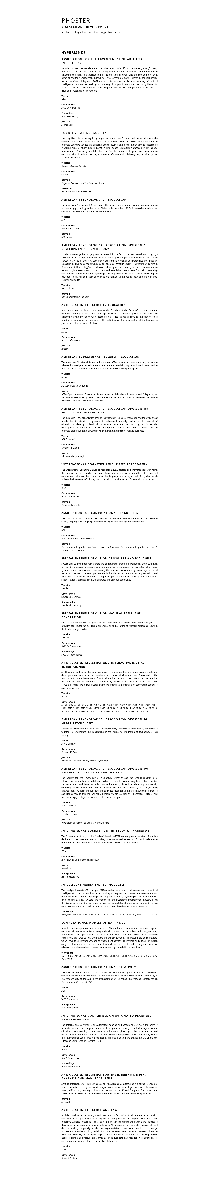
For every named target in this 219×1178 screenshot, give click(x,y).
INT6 (93, 914)
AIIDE (64, 696)
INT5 (87, 914)
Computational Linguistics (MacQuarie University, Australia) (90, 547)
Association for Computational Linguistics (99, 513)
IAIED (64, 331)
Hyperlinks (106, 32)
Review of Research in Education (87, 400)
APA (63, 220)
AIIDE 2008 (106, 705)
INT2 (69, 914)
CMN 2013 (103, 956)
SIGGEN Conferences (71, 646)
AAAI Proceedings (70, 116)
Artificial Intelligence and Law (89, 1110)
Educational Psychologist (73, 456)
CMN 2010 (79, 956)
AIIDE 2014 (86, 708)
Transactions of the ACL (72, 550)
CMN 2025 (151, 956)
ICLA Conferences (70, 496)
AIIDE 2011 (145, 705)
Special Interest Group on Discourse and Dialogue (106, 558)
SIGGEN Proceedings (71, 654)
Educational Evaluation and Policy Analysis (136, 394)
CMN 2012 (91, 956)
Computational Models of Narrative (93, 922)
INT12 (132, 914)
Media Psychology (99, 760)
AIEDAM (65, 1102)
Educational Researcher (73, 397)
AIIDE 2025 (129, 711)
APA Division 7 (68, 288)
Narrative (66, 868)
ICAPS (64, 1049)
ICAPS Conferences (70, 1058)
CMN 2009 (66, 956)
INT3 (75, 914)
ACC (63, 990)
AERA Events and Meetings (74, 385)
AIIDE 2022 (92, 711)
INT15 (154, 914)
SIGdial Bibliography (71, 605)
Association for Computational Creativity (98, 967)
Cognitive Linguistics (71, 505)
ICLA (63, 487)
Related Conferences (71, 1158)
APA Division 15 (69, 439)
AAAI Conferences (70, 107)
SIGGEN (65, 637)
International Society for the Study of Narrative (105, 831)
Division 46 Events (70, 752)
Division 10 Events (70, 814)
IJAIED (64, 348)
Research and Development (85, 27)
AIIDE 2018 (138, 708)
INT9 (111, 914)
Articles (65, 32)
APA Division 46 (69, 743)
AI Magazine (67, 124)
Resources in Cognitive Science (76, 191)
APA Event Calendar (71, 228)
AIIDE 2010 (132, 705)
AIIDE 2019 (151, 708)
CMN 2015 (127, 956)
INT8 (105, 914)
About (118, 32)
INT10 (118, 914)
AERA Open (67, 394)
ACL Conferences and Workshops (77, 538)
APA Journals (67, 237)
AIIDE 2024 (117, 711)
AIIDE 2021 (79, 711)
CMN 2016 (139, 956)
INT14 (147, 914)
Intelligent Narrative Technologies (93, 885)
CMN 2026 (66, 959)
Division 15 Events (70, 447)
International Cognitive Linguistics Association (104, 464)
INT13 (139, 914)
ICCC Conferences (70, 999)
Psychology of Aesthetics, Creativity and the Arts (85, 822)
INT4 (81, 914)
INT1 (63, 914)
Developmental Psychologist (75, 297)
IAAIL (64, 1149)
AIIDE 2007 (93, 705)
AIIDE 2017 (125, 708)
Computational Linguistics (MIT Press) (138, 547)
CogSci (64, 174)
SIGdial (64, 588)
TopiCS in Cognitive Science (93, 183)
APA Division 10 (69, 805)
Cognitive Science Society (83, 133)
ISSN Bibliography (70, 876)
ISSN (63, 851)
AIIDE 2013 (73, 708)
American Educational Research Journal (94, 394)
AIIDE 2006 (80, 705)
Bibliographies (79, 32)
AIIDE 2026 (142, 711)
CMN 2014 (115, 956)
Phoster (75, 20)
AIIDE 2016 (112, 708)
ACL (63, 530)
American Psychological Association (94, 199)
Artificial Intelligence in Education (93, 305)
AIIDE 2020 (67, 711)
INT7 (99, 914)
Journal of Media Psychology (75, 760)
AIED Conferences (70, 340)
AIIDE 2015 (99, 708)
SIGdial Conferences (71, 596)
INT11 (125, 914)
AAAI (64, 99)
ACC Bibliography (69, 1007)
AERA (64, 377)
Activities (93, 32)
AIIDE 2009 (119, 705)
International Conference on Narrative (80, 859)
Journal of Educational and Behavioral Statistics (110, 397)
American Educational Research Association (100, 357)
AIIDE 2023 (104, 711)
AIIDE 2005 (67, 705)
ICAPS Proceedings (70, 1066)
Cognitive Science (70, 183)
